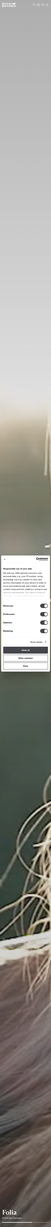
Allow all (25, 650)
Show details (36, 642)
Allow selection (25, 658)
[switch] (44, 614)
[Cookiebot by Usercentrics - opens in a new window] (36, 559)
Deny (25, 666)
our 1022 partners (20, 573)
